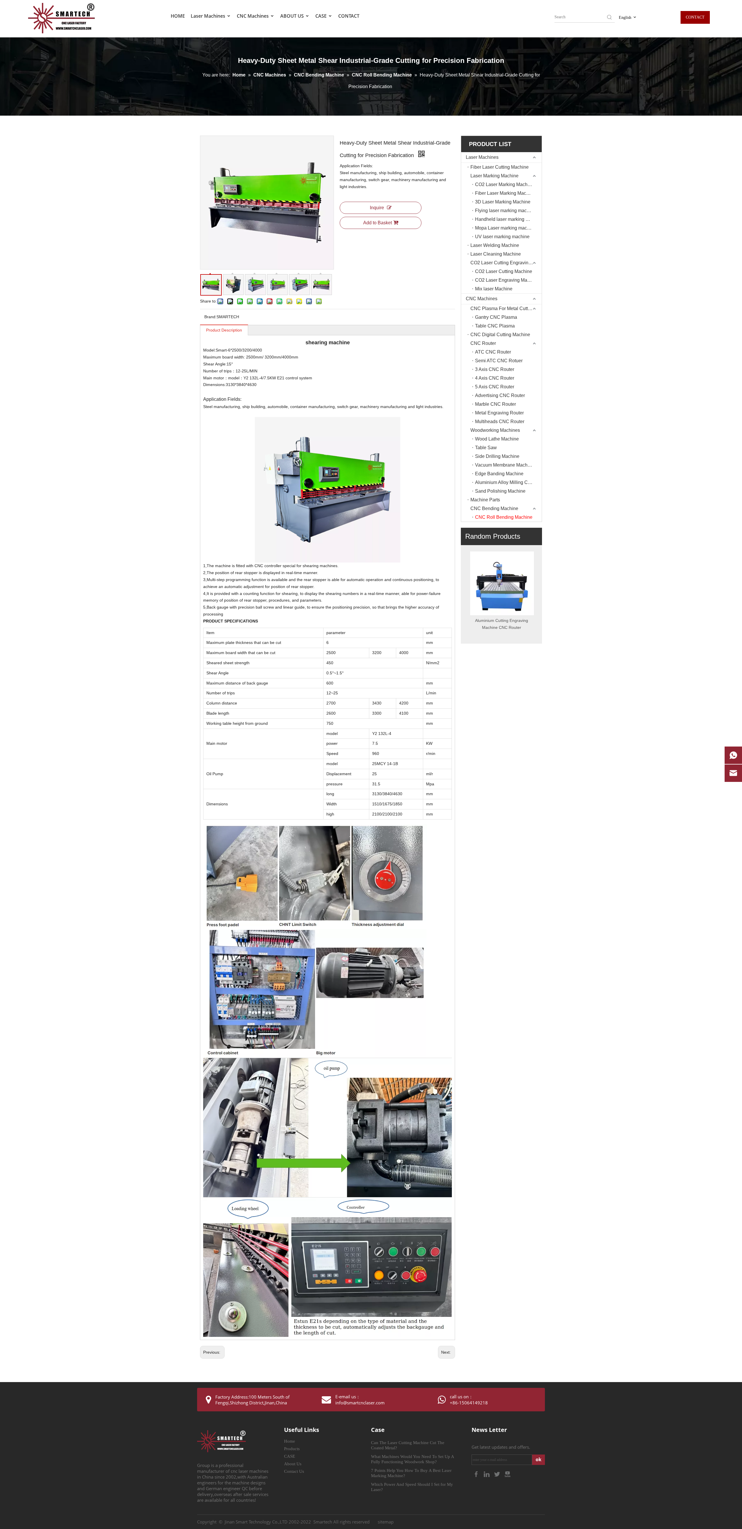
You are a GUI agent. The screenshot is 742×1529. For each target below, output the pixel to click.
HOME (178, 16)
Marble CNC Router (495, 404)
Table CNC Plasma (495, 325)
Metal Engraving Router (499, 412)
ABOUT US (292, 16)
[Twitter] (497, 1473)
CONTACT (348, 16)
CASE (321, 16)
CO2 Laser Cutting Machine (503, 271)
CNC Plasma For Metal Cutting (502, 308)
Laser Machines (208, 16)
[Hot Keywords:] (609, 17)
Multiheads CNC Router (499, 421)
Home (289, 1441)
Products (292, 1448)
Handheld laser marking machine (508, 219)
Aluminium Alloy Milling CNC (505, 482)
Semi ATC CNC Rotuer (499, 360)
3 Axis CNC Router (494, 369)
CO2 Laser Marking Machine (504, 184)
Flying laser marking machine (505, 210)
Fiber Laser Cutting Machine (499, 167)
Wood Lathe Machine (497, 438)
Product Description (224, 330)
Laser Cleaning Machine (495, 254)
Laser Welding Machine (494, 245)
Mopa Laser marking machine (505, 227)
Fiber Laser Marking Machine (505, 193)
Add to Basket (377, 222)
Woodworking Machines (495, 430)
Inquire (377, 207)
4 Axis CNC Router (494, 378)
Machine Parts (485, 499)
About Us (292, 1463)
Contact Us (294, 1471)
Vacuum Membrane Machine (504, 465)
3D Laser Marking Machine (502, 201)
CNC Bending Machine (494, 508)
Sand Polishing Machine (500, 491)
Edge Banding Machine (499, 473)
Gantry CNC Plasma (496, 317)
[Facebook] (477, 1473)
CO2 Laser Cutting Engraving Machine (506, 262)
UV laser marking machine (502, 236)
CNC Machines (253, 16)
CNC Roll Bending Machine (503, 517)
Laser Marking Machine (494, 175)
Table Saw (486, 447)
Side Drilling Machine (497, 456)
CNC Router (483, 343)
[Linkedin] (487, 1473)
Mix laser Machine (493, 288)
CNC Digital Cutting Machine (500, 334)
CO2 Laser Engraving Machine (507, 280)
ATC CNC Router (493, 352)
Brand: (210, 316)
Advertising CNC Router (500, 395)
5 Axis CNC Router (494, 386)
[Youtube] (507, 1473)
